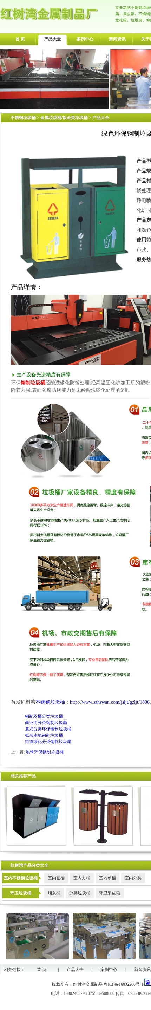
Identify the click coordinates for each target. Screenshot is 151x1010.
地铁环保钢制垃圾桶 (45, 752)
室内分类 (133, 877)
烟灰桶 (54, 893)
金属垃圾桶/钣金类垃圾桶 (64, 117)
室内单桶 (107, 877)
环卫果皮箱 (109, 893)
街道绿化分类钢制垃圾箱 (48, 741)
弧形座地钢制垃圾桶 (44, 735)
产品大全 (52, 39)
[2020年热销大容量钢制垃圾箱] (35, 844)
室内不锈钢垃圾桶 (21, 877)
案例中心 (85, 39)
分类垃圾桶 (79, 893)
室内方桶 (81, 877)
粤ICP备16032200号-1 (123, 984)
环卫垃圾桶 (20, 893)
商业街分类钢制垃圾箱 (46, 722)
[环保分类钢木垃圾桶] (102, 844)
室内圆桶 (56, 877)
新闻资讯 (117, 39)
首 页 (20, 39)
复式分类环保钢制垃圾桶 (48, 728)
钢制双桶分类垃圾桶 (44, 716)
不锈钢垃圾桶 (23, 117)
